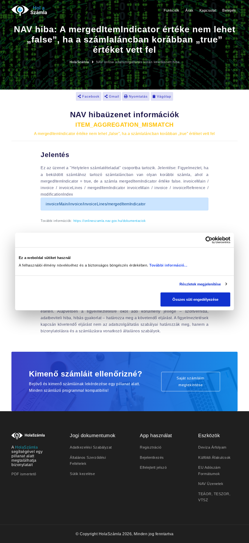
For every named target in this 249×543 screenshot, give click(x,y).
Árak (189, 10)
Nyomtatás (138, 96)
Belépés (229, 10)
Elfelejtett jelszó (153, 467)
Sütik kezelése (82, 474)
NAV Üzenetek (210, 484)
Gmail (113, 96)
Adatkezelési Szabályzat (91, 447)
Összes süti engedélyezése (195, 299)
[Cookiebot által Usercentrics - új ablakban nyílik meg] (209, 239)
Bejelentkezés (152, 457)
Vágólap (163, 96)
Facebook (90, 96)
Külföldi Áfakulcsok (214, 457)
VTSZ (203, 500)
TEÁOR (205, 494)
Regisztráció (150, 447)
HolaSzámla (79, 62)
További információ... (168, 265)
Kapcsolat (207, 10)
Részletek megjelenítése (200, 284)
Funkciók (171, 10)
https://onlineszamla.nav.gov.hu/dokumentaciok (109, 221)
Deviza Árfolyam (212, 447)
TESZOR (221, 494)
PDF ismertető (23, 474)
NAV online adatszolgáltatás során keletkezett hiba (138, 62)
